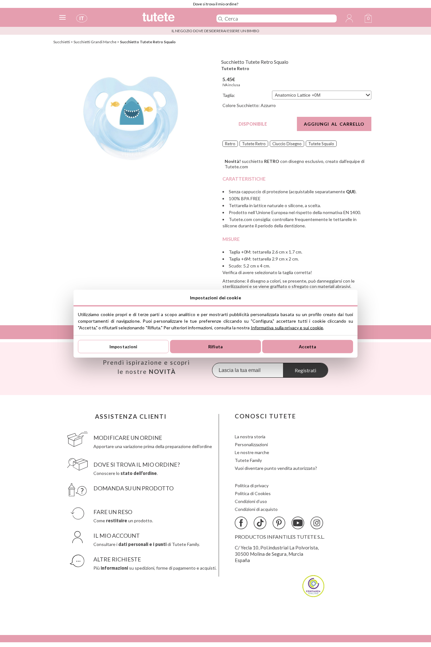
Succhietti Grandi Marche (95, 41)
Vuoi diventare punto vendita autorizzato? (276, 468)
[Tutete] (172, 20)
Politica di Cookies (253, 493)
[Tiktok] (260, 523)
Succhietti (61, 41)
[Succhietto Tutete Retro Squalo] (131, 118)
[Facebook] (241, 523)
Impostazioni (123, 346)
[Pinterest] (279, 523)
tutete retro (254, 143)
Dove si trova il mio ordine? (215, 4)
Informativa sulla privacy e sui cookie (287, 327)
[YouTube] (298, 523)
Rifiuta (215, 346)
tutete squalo (321, 143)
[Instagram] (316, 523)
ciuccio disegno (287, 143)
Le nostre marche (252, 452)
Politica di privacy (252, 485)
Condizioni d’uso (251, 501)
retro (230, 143)
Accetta (307, 346)
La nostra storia (250, 436)
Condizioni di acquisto (256, 509)
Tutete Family (248, 460)
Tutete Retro (235, 68)
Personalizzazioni (251, 444)
